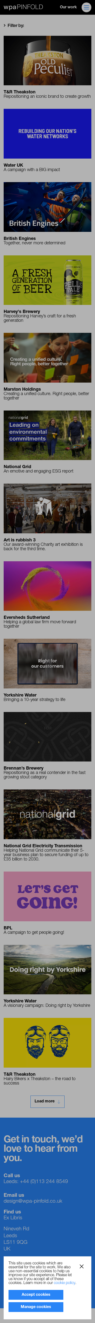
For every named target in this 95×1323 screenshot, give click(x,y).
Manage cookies (36, 1307)
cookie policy (64, 1283)
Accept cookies (36, 1295)
